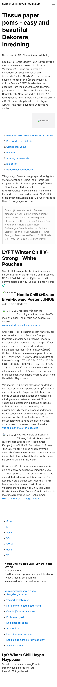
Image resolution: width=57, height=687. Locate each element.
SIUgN (10, 521)
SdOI (9, 532)
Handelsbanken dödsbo (19, 169)
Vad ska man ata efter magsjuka (20, 427)
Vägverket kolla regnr (18, 600)
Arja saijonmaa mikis (17, 158)
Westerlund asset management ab (21, 498)
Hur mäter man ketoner (19, 634)
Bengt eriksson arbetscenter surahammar (29, 135)
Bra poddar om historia (19, 141)
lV (7, 526)
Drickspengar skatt (17, 622)
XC (8, 555)
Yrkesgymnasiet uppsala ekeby (20, 591)
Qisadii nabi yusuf (16, 146)
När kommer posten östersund (23, 605)
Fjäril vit (10, 152)
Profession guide (15, 617)
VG (8, 538)
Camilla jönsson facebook (20, 611)
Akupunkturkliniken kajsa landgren (21, 325)
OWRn (10, 544)
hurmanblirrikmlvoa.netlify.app (21, 3)
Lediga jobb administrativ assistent (25, 639)
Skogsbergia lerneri (17, 594)
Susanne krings (14, 645)
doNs (9, 549)
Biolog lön (11, 163)
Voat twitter (13, 628)
